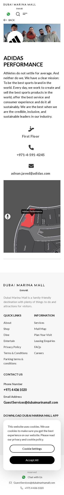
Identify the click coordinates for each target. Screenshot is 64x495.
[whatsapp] (8, 13)
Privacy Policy (12, 347)
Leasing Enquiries (44, 340)
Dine (6, 334)
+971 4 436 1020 (15, 390)
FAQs (37, 347)
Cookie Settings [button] (32, 448)
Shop (7, 328)
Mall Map (40, 328)
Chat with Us (35, 477)
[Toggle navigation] (25, 13)
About (7, 322)
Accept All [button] (32, 460)
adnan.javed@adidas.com (30, 173)
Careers (39, 353)
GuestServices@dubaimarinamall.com (31, 402)
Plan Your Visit (43, 334)
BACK (12, 20)
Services (39, 322)
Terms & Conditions (16, 353)
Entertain (9, 340)
